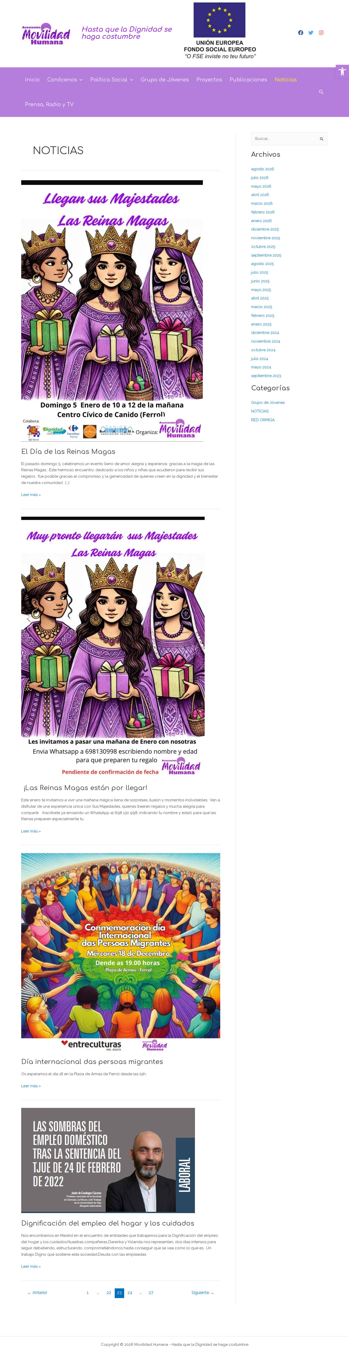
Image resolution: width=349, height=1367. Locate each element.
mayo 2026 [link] (261, 186)
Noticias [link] (286, 80)
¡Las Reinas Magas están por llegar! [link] (85, 788)
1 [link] (88, 1292)
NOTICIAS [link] (260, 411)
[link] (342, 71)
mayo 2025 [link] (261, 289)
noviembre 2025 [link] (265, 238)
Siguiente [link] (203, 1292)
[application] (80, 79)
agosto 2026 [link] (262, 169)
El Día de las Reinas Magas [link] (68, 451)
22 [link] (109, 1292)
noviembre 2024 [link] (265, 341)
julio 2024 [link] (259, 358)
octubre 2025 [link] (263, 246)
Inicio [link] (32, 80)
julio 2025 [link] (259, 272)
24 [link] (129, 1292)
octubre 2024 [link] (263, 350)
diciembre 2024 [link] (265, 332)
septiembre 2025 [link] (266, 255)
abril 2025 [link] (260, 298)
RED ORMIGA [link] (263, 420)
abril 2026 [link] (260, 194)
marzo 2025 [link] (261, 307)
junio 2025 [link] (260, 281)
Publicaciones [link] (248, 80)
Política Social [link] (108, 80)
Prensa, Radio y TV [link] (49, 104)
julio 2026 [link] (260, 177)
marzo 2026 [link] (262, 203)
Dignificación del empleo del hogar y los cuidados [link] (107, 1223)
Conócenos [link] (62, 80)
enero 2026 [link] (261, 221)
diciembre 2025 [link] (265, 229)
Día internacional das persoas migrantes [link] (92, 1062)
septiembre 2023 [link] (266, 375)
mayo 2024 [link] (261, 367)
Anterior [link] (37, 1292)
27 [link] (151, 1292)
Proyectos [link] (209, 80)
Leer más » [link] (31, 494)
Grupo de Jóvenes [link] (165, 80)
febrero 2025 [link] (262, 315)
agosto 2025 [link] (262, 263)
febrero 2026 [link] (263, 212)
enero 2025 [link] (261, 324)
